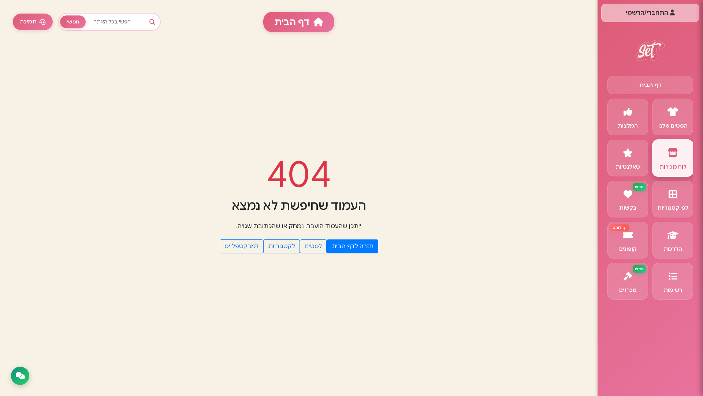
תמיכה (28, 21)
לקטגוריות (281, 246)
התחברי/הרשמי (648, 12)
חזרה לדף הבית (352, 246)
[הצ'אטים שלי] (20, 376)
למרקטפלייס (241, 246)
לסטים (313, 246)
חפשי (73, 22)
